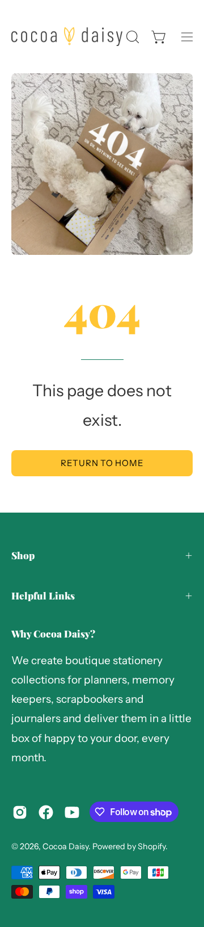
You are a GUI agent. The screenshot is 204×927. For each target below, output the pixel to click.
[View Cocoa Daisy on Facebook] (45, 812)
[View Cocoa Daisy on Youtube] (71, 812)
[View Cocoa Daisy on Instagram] (19, 812)
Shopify (151, 846)
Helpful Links (43, 595)
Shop (23, 555)
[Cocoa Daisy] (66, 37)
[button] (131, 37)
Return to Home (102, 463)
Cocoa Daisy (65, 846)
